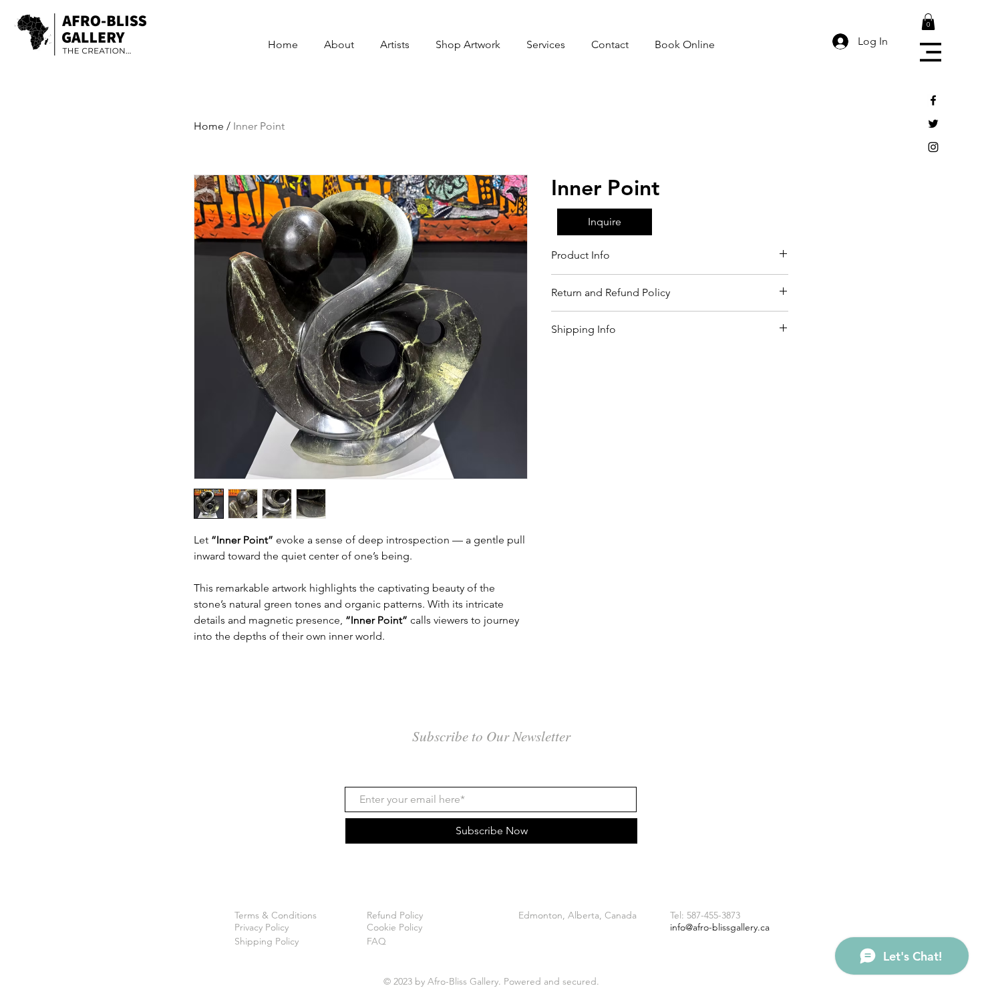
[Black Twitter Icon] (933, 123)
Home (209, 126)
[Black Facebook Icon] (933, 100)
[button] (930, 52)
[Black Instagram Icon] (933, 147)
